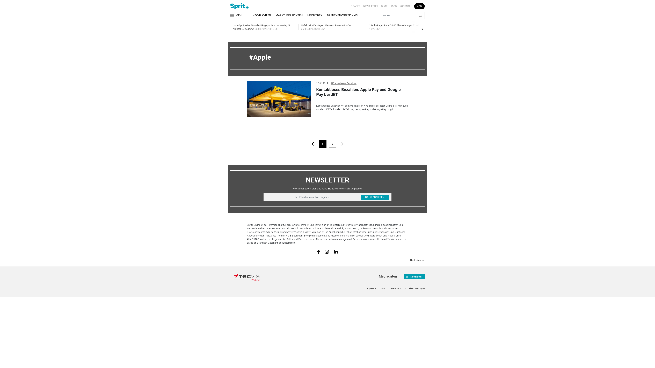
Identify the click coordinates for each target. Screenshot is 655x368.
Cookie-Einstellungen (415, 288)
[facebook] (318, 251)
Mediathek (314, 15)
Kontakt (405, 6)
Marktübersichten (289, 15)
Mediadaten (388, 276)
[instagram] (327, 251)
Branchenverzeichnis (342, 15)
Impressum (372, 288)
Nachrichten (262, 15)
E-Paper (355, 6)
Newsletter (370, 6)
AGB (383, 288)
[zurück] (313, 144)
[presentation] (422, 29)
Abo (419, 6)
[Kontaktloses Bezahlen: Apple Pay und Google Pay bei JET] (279, 99)
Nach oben (415, 260)
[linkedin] (336, 251)
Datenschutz (395, 288)
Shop (384, 6)
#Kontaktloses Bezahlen (343, 83)
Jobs (394, 6)
